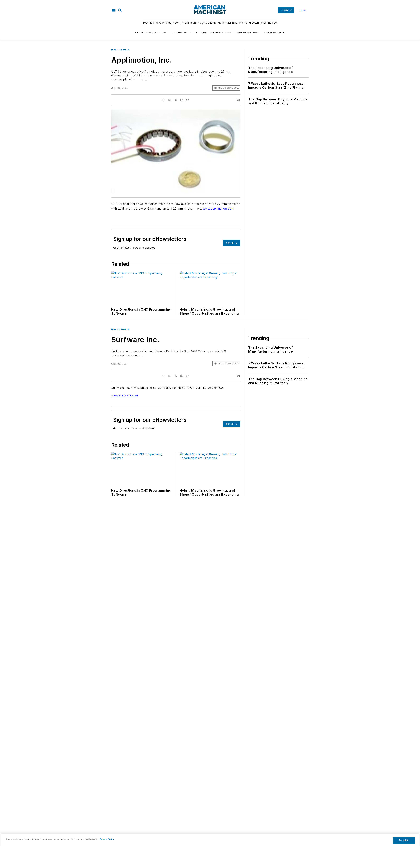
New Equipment (120, 49)
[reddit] (181, 100)
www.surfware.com (124, 395)
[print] (238, 100)
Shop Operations (247, 32)
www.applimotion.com (218, 208)
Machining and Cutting (150, 32)
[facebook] (164, 100)
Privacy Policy (107, 839)
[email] (187, 100)
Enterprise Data (274, 32)
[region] (210, 840)
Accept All (404, 840)
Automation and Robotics (213, 32)
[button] (113, 10)
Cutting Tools (181, 32)
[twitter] (175, 100)
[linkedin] (169, 100)
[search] (119, 10)
